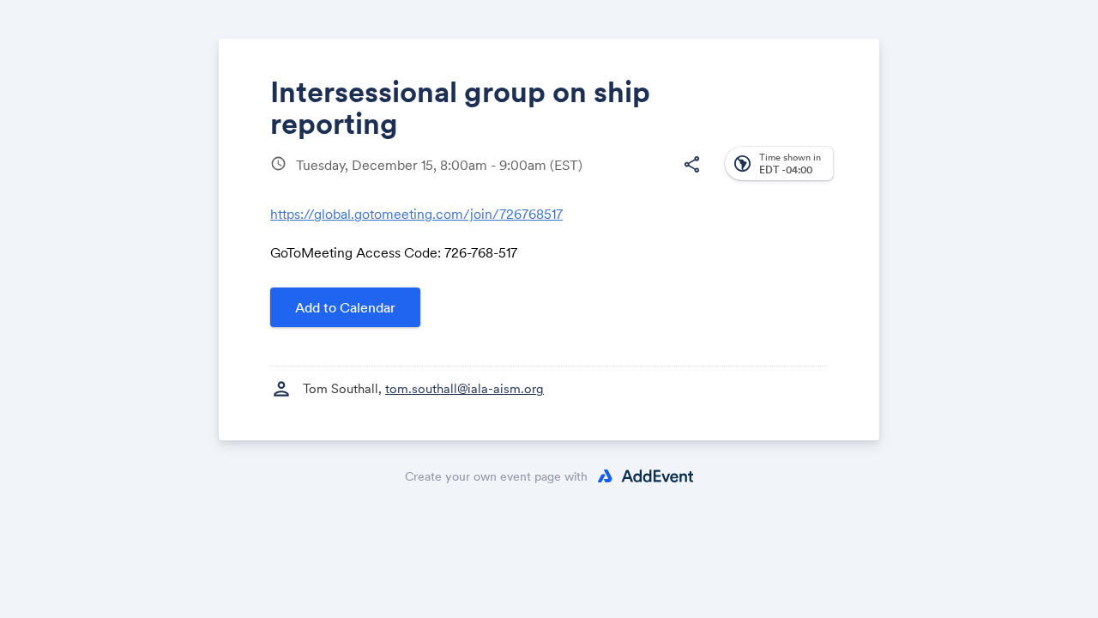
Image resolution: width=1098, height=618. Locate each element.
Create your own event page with (496, 476)
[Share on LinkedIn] (625, 178)
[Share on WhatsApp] (657, 178)
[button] (691, 165)
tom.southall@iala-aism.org (464, 388)
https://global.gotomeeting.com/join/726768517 (416, 213)
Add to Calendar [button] (345, 307)
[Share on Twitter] (592, 178)
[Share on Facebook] (560, 178)
